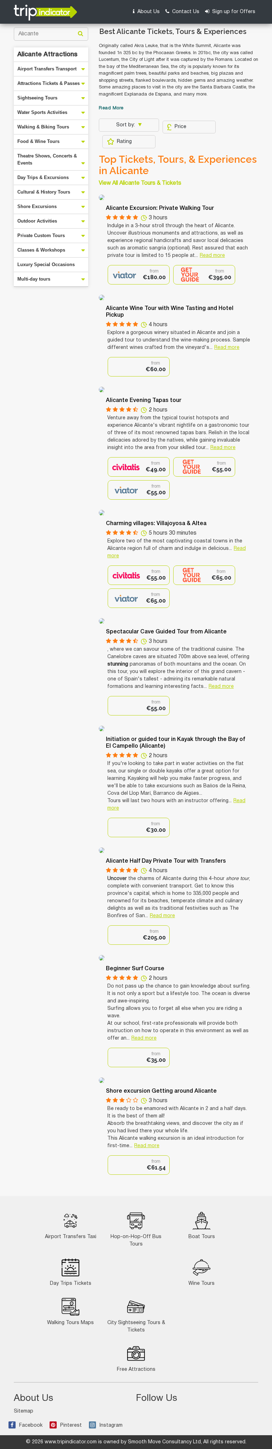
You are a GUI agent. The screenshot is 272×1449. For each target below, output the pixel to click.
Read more (212, 255)
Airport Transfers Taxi (70, 1237)
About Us (148, 12)
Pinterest (71, 1425)
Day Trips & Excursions (43, 177)
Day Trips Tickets (70, 1283)
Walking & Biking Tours (43, 127)
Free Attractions (136, 1369)
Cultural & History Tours (43, 192)
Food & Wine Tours (38, 141)
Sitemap (23, 1411)
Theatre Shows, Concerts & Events (47, 159)
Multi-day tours (33, 279)
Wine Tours (201, 1283)
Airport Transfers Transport (46, 68)
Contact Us (185, 12)
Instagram (111, 1425)
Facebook (30, 1425)
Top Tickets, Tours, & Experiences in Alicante (178, 165)
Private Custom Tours (41, 235)
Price (180, 127)
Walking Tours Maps (70, 1323)
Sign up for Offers (233, 12)
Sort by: (126, 125)
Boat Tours (201, 1237)
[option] (139, 274)
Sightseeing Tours (37, 97)
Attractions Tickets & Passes (48, 83)
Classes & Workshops (41, 250)
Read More (111, 108)
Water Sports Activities (42, 112)
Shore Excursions (37, 206)
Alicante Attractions (47, 54)
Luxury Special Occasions (46, 264)
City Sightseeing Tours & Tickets (136, 1327)
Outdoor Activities (37, 221)
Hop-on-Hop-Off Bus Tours (136, 1241)
